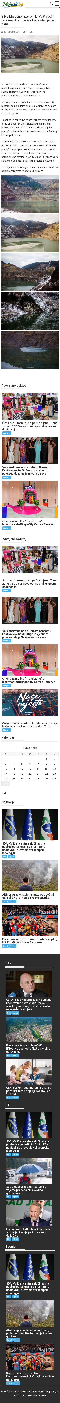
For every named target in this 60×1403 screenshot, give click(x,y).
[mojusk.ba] (13, 5)
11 (13, 768)
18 (13, 773)
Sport (5, 946)
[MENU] (56, 3)
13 (29, 768)
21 (38, 773)
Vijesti (11, 856)
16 (54, 768)
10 (5, 768)
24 (5, 778)
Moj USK (29, 31)
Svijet (5, 901)
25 (13, 778)
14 (38, 768)
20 (29, 773)
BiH (4, 856)
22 (46, 773)
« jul (3, 792)
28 (38, 778)
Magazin (9, 374)
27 (29, 778)
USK (9, 1013)
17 (5, 773)
